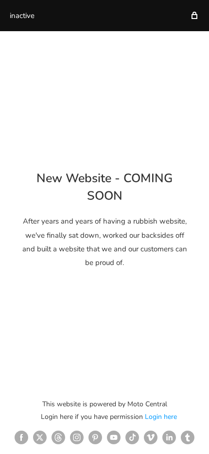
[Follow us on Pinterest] (95, 437)
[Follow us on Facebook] (21, 437)
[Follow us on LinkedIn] (169, 437)
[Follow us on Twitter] (40, 437)
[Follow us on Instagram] (77, 437)
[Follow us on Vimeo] (150, 437)
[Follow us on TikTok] (132, 437)
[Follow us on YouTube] (114, 437)
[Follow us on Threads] (58, 437)
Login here (161, 416)
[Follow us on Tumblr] (187, 437)
